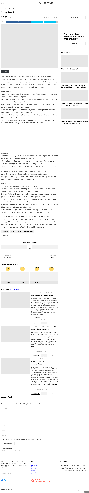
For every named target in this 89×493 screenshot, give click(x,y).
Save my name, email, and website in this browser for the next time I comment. (22, 439)
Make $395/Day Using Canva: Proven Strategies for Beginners (74, 104)
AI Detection (34, 361)
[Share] (18, 22)
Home (79, 491)
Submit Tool (34, 465)
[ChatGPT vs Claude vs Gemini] (74, 61)
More (41, 314)
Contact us (85, 491)
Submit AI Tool (74, 17)
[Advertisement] (29, 138)
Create (74, 43)
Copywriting (14, 289)
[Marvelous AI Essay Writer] (15, 300)
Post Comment (7, 443)
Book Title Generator (40, 329)
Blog (32, 473)
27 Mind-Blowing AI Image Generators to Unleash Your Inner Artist (74, 122)
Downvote (45, 247)
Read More (36, 323)
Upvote (14, 247)
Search (27, 473)
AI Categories (34, 467)
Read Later (5, 231)
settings (25, 451)
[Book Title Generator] (15, 334)
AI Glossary (34, 468)
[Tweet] (43, 22)
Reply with (7, 448)
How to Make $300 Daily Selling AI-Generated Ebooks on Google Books (73, 86)
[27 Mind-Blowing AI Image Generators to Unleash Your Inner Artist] (74, 113)
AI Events (33, 472)
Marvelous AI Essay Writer (42, 295)
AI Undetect (36, 364)
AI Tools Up (46, 2)
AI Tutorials (34, 470)
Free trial (5, 235)
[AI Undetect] (15, 366)
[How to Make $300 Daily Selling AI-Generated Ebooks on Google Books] (74, 77)
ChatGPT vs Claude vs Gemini (71, 69)
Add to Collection (28, 231)
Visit (5, 71)
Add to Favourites (16, 231)
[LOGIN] (87, 2)
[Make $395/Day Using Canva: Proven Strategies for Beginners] (74, 95)
